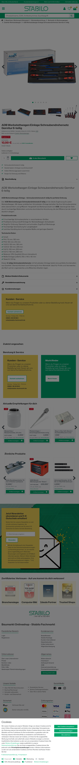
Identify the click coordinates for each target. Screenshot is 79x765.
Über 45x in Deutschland (10, 2)
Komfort (41, 759)
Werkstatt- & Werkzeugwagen (58, 20)
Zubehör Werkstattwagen (12, 22)
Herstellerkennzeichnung (15, 282)
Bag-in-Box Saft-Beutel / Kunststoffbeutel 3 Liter (64, 431)
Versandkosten (20, 437)
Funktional (28, 762)
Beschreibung (10, 179)
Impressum (45, 661)
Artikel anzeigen (13, 441)
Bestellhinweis (45, 636)
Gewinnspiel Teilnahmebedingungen (14, 669)
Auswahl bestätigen (65, 731)
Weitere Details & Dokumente (16, 276)
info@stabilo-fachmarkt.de (15, 320)
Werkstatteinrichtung (38, 20)
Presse (4, 661)
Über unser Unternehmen (10, 658)
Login (3, 636)
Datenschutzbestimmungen (25, 547)
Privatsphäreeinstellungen (49, 669)
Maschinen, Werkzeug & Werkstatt (17, 20)
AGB (42, 665)
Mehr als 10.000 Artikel (51, 2)
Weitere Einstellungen (12, 743)
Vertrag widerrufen (49, 673)
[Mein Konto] (64, 8)
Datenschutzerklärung (48, 667)
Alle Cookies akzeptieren (66, 727)
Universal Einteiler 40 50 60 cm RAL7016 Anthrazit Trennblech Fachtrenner (63, 481)
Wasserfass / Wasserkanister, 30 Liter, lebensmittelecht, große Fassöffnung (13, 431)
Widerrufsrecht (46, 658)
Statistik (19, 759)
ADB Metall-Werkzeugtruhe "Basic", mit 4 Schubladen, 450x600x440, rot (38, 481)
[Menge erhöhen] (7, 157)
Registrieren (6, 638)
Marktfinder (6, 665)
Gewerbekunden (46, 642)
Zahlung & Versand (47, 663)
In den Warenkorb (39, 158)
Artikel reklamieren (47, 644)
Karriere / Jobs (6, 663)
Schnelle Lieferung (71, 2)
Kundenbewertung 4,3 (31, 2)
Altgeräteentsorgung (48, 646)
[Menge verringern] (7, 159)
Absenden (12, 540)
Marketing (30, 759)
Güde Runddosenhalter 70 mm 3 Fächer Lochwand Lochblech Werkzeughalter (15, 481)
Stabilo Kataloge (46, 638)
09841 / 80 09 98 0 (12, 318)
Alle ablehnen (65, 735)
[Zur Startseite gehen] (2, 20)
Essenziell (8, 759)
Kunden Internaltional (48, 640)
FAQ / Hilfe (5, 667)
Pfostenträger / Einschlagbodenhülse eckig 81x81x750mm (39, 431)
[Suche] (71, 16)
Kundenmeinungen (12, 289)
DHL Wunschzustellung (12, 762)
